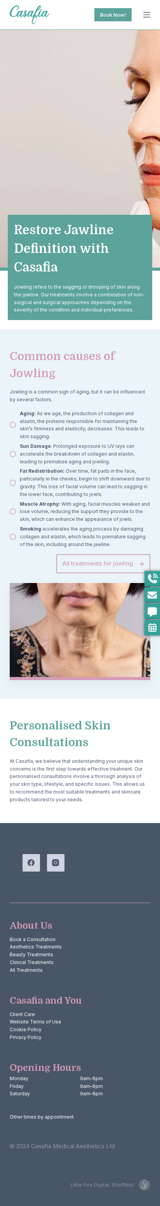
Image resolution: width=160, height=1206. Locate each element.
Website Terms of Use (35, 1022)
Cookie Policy (26, 1029)
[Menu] (146, 14)
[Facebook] (31, 863)
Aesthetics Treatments (36, 947)
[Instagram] (55, 863)
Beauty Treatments (31, 954)
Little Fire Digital (102, 1185)
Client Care (22, 1014)
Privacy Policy (26, 1037)
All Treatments (26, 970)
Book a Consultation (33, 939)
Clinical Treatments (32, 962)
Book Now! (113, 15)
